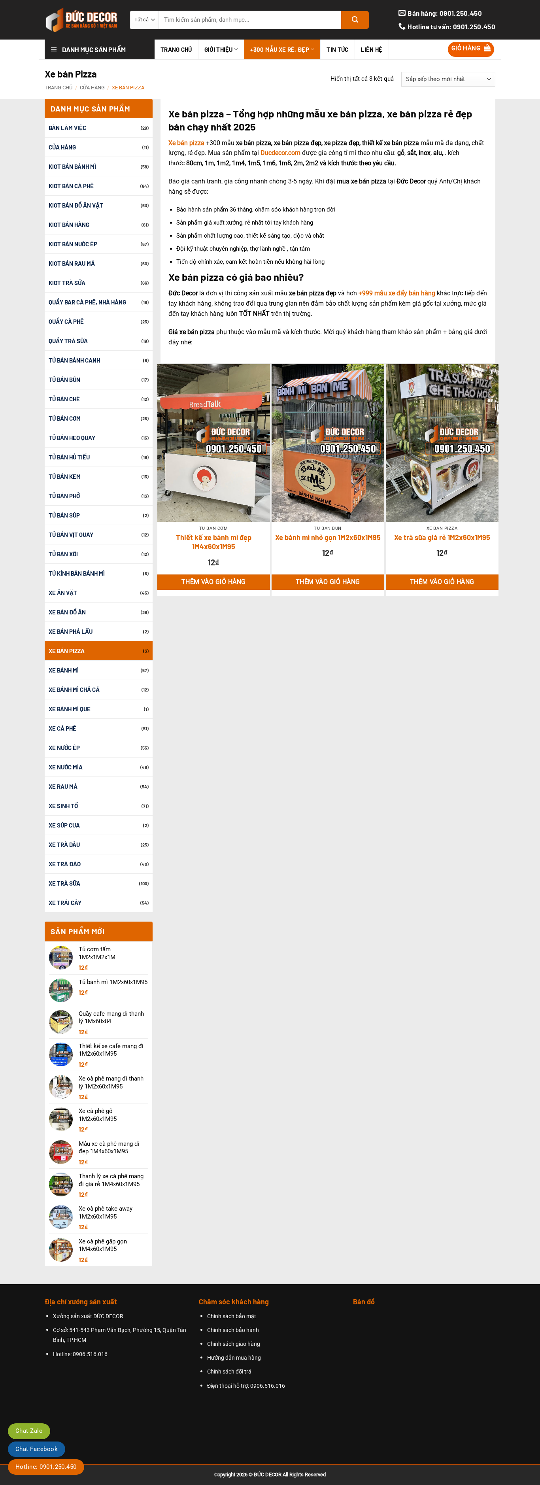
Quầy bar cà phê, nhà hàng (87, 302)
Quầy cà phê (66, 321)
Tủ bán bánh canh (74, 360)
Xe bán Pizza (67, 650)
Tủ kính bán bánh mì (77, 573)
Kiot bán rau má (72, 263)
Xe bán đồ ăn (67, 612)
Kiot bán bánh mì (72, 166)
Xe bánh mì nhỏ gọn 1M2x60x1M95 (328, 537)
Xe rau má (63, 786)
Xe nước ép (64, 747)
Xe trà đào (65, 863)
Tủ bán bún (64, 379)
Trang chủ (58, 88)
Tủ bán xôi (63, 553)
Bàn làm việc (67, 127)
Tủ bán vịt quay (71, 534)
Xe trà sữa (64, 883)
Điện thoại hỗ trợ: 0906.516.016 (246, 1386)
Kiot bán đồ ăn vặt (76, 205)
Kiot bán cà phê (71, 185)
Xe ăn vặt (63, 592)
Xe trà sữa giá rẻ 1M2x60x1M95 (442, 537)
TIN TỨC (337, 49)
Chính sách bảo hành (233, 1330)
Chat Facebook (36, 1449)
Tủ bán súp (64, 515)
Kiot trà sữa (67, 282)
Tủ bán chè (64, 398)
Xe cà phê (62, 728)
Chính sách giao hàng (233, 1344)
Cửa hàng (92, 88)
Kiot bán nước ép (73, 244)
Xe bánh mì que (70, 708)
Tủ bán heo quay (72, 437)
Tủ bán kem (65, 476)
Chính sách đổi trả (229, 1371)
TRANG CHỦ (176, 49)
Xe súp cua (64, 825)
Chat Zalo (29, 1430)
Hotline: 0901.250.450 (46, 1466)
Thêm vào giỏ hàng (213, 582)
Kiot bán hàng (69, 224)
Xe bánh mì (64, 670)
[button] (471, 49)
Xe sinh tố (63, 805)
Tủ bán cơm (65, 418)
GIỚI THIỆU (218, 49)
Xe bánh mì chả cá (74, 689)
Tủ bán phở (64, 495)
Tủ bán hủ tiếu (69, 457)
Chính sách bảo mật (231, 1316)
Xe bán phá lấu (71, 631)
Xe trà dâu (64, 844)
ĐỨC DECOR (267, 1474)
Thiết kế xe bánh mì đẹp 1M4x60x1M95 (213, 542)
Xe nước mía (66, 767)
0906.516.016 (90, 1354)
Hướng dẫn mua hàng (234, 1358)
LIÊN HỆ (372, 49)
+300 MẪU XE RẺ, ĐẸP (279, 49)
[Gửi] (355, 20)
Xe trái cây (65, 902)
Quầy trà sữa (68, 340)
